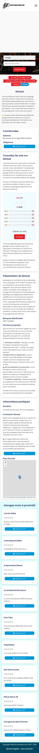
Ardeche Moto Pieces (13, 565)
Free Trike (8, 617)
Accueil (13, 77)
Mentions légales (12, 749)
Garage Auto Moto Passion (16, 721)
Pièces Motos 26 (11, 697)
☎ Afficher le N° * (19, 146)
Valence (16, 84)
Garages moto (24, 77)
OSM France (33, 497)
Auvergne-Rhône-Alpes (14, 81)
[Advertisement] (19, 32)
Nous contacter (27, 749)
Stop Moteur (9, 645)
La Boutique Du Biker (13, 540)
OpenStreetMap (19, 497)
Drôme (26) (31, 81)
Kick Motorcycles (11, 669)
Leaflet (7, 497)
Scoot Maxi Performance (15, 590)
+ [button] (5, 462)
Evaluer (19, 236)
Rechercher (19, 69)
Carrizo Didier (10, 513)
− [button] (5, 465)
